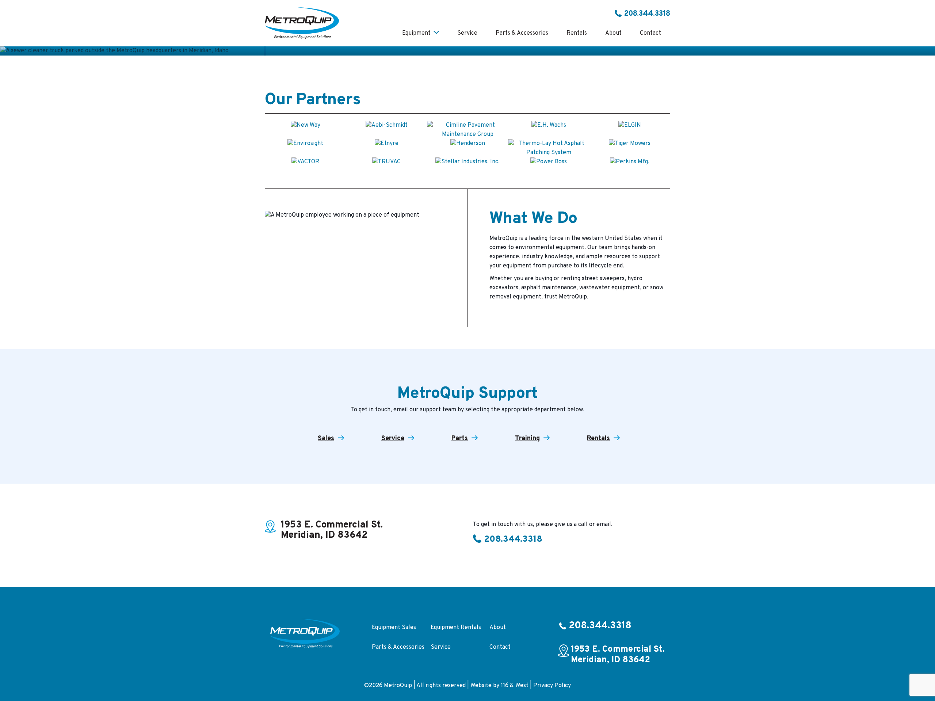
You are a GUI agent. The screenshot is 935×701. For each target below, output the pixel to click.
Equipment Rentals (456, 627)
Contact (500, 647)
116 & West (514, 685)
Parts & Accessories (398, 647)
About (497, 627)
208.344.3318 (647, 14)
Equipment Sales (394, 627)
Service (441, 647)
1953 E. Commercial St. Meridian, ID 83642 (332, 530)
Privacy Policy (552, 685)
